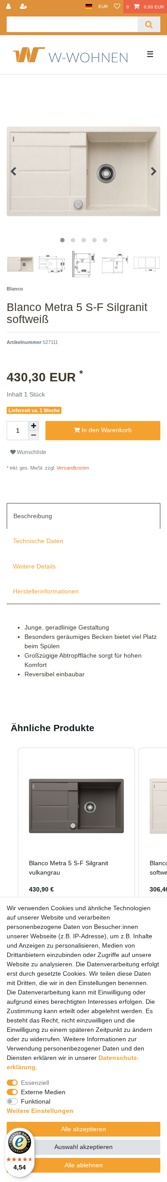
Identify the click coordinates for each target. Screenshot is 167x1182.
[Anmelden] (9, 6)
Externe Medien (43, 1092)
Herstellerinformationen (46, 591)
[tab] (83, 516)
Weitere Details (34, 566)
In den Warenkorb (106, 430)
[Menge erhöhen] (33, 426)
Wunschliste (31, 452)
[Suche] (149, 24)
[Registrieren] (24, 6)
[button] (9, 826)
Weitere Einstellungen (40, 1110)
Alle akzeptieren (83, 1129)
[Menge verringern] (33, 435)
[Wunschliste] (117, 6)
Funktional (35, 1101)
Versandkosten (72, 467)
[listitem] (76, 826)
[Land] (88, 6)
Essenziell (35, 1082)
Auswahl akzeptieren (83, 1146)
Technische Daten (38, 540)
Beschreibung (32, 515)
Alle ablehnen (84, 1165)
